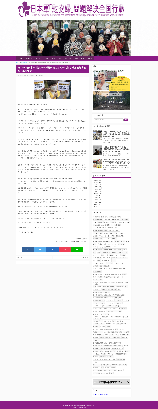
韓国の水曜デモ (97, 219)
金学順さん (96, 373)
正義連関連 (40, 75)
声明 (106, 217)
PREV (20, 258)
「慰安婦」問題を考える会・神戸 (107, 244)
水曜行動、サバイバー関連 (119, 258)
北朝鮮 (108, 326)
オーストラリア (97, 280)
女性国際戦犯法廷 (117, 332)
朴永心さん (96, 354)
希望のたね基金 (124, 335)
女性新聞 (126, 332)
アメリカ (117, 255)
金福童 (95, 236)
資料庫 (106, 233)
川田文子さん (97, 289)
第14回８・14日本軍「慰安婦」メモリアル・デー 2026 (109, 365)
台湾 (94, 258)
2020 (97, 193)
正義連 (125, 249)
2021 (97, 191)
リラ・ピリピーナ (98, 247)
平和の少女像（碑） (104, 236)
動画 (101, 266)
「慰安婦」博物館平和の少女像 (106, 277)
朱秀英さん (120, 351)
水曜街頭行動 (121, 359)
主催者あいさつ (110, 324)
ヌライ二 (106, 314)
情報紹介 (95, 337)
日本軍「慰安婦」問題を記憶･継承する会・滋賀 (107, 274)
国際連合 (106, 266)
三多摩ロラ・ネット (99, 324)
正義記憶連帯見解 (121, 354)
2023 (97, 187)
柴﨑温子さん (110, 354)
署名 (94, 260)
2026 (97, 180)
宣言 (126, 287)
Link (82, 58)
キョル (114, 260)
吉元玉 (99, 258)
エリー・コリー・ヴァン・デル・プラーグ (105, 308)
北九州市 (102, 326)
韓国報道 (117, 225)
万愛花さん (120, 321)
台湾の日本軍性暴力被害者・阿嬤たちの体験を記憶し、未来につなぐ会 (111, 283)
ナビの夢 (110, 263)
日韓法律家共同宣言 (117, 348)
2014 (97, 206)
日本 (94, 244)
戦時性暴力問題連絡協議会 (111, 219)
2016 (97, 202)
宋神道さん (100, 335)
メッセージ (96, 255)
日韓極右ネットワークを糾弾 (101, 348)
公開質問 (95, 266)
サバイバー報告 (97, 239)
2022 (97, 189)
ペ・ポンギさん (97, 321)
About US (29, 58)
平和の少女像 (113, 233)
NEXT (85, 258)
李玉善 (103, 354)
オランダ (119, 277)
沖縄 (102, 255)
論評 (98, 260)
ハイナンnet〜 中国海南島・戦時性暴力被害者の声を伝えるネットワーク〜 (111, 317)
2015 (97, 204)
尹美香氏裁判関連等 (123, 222)
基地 (105, 332)
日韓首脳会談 (97, 351)
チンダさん (121, 244)
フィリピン (107, 239)
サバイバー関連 (97, 233)
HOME (20, 58)
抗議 (113, 236)
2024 (97, 184)
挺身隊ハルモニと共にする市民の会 (110, 337)
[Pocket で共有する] (65, 249)
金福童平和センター (99, 300)
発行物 (90, 58)
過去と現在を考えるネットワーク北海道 (104, 370)
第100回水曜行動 (120, 241)
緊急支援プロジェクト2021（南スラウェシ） (114, 252)
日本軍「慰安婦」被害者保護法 (102, 295)
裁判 (127, 241)
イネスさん (109, 303)
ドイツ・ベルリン (114, 230)
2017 (97, 200)
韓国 (102, 217)
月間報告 (114, 239)
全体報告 (123, 324)
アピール (126, 300)
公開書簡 (95, 326)
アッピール (119, 300)
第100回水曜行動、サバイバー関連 (103, 297)
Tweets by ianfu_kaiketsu (101, 394)
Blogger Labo (82, 407)
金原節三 (120, 370)
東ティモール (106, 258)
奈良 (109, 332)
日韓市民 (125, 346)
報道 (60, 58)
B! (52, 250)
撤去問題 (124, 337)
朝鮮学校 (113, 351)
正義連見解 (112, 217)
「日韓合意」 (110, 300)
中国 (94, 252)
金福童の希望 (120, 236)
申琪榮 (95, 362)
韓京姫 (111, 373)
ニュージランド (97, 314)
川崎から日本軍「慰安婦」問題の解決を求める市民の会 (109, 269)
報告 (46, 58)
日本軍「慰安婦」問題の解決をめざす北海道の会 (107, 346)
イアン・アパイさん (99, 303)
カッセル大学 (123, 308)
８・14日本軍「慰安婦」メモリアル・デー (105, 228)
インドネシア (122, 233)
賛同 (102, 367)
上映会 (123, 255)
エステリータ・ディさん (113, 306)
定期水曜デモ (124, 219)
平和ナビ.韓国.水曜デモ (109, 289)
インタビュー (118, 303)
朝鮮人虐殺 (105, 351)
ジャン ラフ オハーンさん (113, 311)
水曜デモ (107, 247)
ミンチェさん (107, 321)
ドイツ (114, 247)
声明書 (99, 287)
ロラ (114, 321)
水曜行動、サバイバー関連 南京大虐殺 (104, 359)
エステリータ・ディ (99, 306)
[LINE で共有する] (77, 249)
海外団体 (68, 58)
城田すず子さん (97, 332)
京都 (118, 324)
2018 (97, 198)
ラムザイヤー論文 (119, 263)
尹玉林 (111, 335)
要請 (106, 255)
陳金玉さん (104, 373)
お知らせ (39, 58)
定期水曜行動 (120, 287)
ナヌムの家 (96, 225)
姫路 (94, 335)
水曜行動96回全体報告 (106, 356)
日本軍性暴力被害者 (118, 295)
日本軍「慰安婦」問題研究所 (101, 292)
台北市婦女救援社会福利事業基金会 (103, 329)
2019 (97, 195)
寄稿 (106, 335)
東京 (102, 225)
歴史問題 (95, 356)
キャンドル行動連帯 (99, 311)
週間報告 (99, 222)
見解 (53, 58)
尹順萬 (117, 335)
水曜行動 (113, 222)
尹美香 (107, 225)
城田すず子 (122, 329)
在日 (116, 329)
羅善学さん (96, 367)
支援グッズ (96, 340)
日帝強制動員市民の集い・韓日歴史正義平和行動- (107, 343)
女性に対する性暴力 (108, 287)
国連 (94, 287)
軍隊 (120, 297)
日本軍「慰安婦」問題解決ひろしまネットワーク (107, 249)
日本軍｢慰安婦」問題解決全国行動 (103, 241)
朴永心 (127, 351)
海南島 (124, 274)
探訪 (119, 289)
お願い (111, 255)
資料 (76, 58)
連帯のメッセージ (110, 367)
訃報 (112, 225)
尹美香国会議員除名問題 (100, 230)
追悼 (94, 277)
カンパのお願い (105, 260)
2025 (97, 182)
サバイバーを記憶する (99, 263)
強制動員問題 (97, 271)
